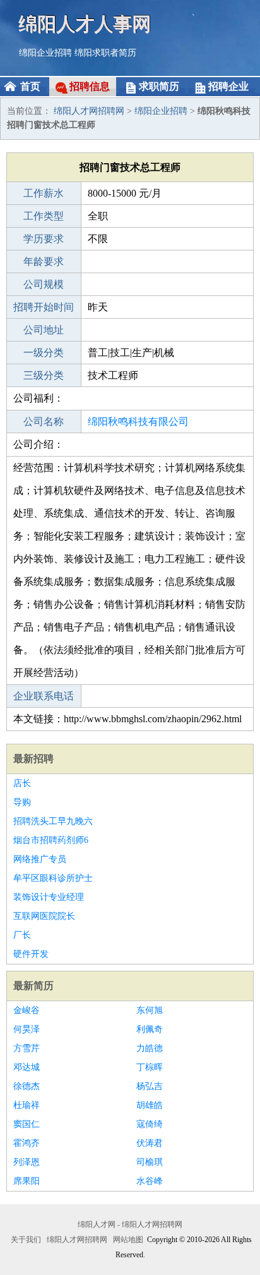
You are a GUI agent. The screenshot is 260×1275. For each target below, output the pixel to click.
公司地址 (43, 329)
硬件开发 (31, 954)
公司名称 (43, 421)
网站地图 (128, 1239)
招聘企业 (228, 86)
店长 (22, 783)
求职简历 (159, 86)
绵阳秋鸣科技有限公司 (138, 421)
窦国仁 (26, 1124)
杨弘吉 (149, 1086)
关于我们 (26, 1239)
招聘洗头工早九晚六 (53, 821)
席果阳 (26, 1181)
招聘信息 (89, 86)
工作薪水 (43, 193)
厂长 (22, 935)
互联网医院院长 (44, 916)
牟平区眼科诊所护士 (53, 878)
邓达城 (26, 1067)
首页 (30, 86)
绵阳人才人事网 (85, 23)
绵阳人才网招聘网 (89, 111)
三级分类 (43, 375)
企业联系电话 (43, 696)
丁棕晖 (149, 1067)
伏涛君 (149, 1143)
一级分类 (43, 352)
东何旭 (149, 1010)
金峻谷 (26, 1010)
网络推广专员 (39, 859)
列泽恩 (26, 1162)
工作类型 (43, 216)
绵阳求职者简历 (105, 53)
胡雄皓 (149, 1105)
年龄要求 (43, 261)
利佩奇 (149, 1029)
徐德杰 (26, 1086)
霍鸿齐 (26, 1143)
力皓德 (149, 1048)
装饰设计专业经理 (48, 897)
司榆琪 (149, 1162)
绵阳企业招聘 (45, 53)
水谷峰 (149, 1181)
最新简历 (33, 985)
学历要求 (43, 238)
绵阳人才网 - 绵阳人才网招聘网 (130, 1224)
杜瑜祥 (26, 1105)
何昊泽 (26, 1029)
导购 (22, 802)
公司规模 (43, 284)
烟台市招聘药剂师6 (50, 840)
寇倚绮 (149, 1124)
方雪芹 (26, 1048)
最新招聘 (33, 758)
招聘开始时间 (43, 307)
